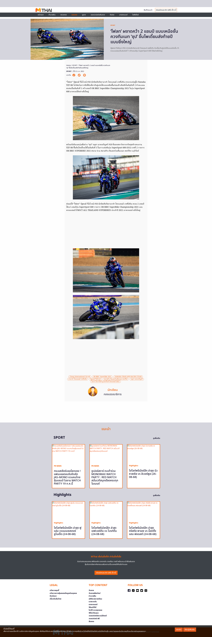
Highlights (133, 465)
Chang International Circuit (80, 376)
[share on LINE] (84, 75)
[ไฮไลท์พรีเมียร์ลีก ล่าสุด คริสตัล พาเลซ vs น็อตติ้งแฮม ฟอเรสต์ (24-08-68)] (143, 511)
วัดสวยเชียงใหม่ (94, 593)
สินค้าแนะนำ (148, 10)
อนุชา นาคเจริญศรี (137, 379)
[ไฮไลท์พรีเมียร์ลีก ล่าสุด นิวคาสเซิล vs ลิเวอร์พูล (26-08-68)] (143, 454)
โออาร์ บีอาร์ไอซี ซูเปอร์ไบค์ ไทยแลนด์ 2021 (106, 381)
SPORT (112, 25)
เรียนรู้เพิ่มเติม (190, 629)
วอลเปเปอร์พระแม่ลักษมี (98, 615)
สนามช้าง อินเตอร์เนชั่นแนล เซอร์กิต (115, 379)
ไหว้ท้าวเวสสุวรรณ (95, 610)
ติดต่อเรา (53, 596)
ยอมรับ (178, 629)
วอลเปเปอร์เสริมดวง (98, 14)
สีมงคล (91, 621)
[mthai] (44, 9)
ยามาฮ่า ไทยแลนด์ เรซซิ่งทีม (77, 379)
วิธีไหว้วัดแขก (94, 613)
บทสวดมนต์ (123, 14)
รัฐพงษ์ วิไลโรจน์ (95, 379)
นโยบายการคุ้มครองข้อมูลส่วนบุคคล (63, 593)
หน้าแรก (41, 14)
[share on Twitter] (79, 75)
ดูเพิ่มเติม (156, 438)
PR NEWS (58, 466)
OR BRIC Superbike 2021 (102, 376)
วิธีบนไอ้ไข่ (92, 607)
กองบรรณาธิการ (113, 394)
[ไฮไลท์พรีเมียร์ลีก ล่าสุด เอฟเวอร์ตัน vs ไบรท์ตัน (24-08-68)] (106, 511)
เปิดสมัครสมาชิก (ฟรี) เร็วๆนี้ (106, 572)
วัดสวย (112, 14)
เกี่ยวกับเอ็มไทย (55, 599)
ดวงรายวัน (93, 601)
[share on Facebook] (74, 75)
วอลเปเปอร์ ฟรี (94, 618)
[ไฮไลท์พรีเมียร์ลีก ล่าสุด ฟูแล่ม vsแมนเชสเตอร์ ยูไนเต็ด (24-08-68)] (68, 511)
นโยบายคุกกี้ (54, 590)
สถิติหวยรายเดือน (95, 599)
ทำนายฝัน (52, 14)
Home (68, 65)
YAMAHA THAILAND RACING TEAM (128, 376)
